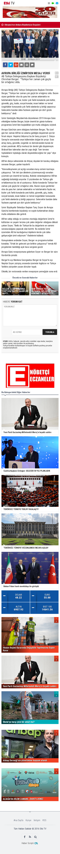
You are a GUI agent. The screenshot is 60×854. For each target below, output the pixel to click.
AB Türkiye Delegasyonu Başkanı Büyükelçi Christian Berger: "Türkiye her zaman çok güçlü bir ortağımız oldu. (26, 79)
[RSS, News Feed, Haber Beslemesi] (30, 837)
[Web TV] (52, 3)
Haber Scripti (28, 843)
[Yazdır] (26, 64)
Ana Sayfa (18, 820)
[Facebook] (5, 64)
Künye (28, 820)
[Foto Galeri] (57, 3)
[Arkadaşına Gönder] (21, 64)
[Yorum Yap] (32, 64)
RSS (44, 820)
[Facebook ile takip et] (24, 837)
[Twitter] (10, 64)
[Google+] (16, 64)
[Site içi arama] (35, 837)
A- (56, 76)
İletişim (37, 820)
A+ (56, 73)
